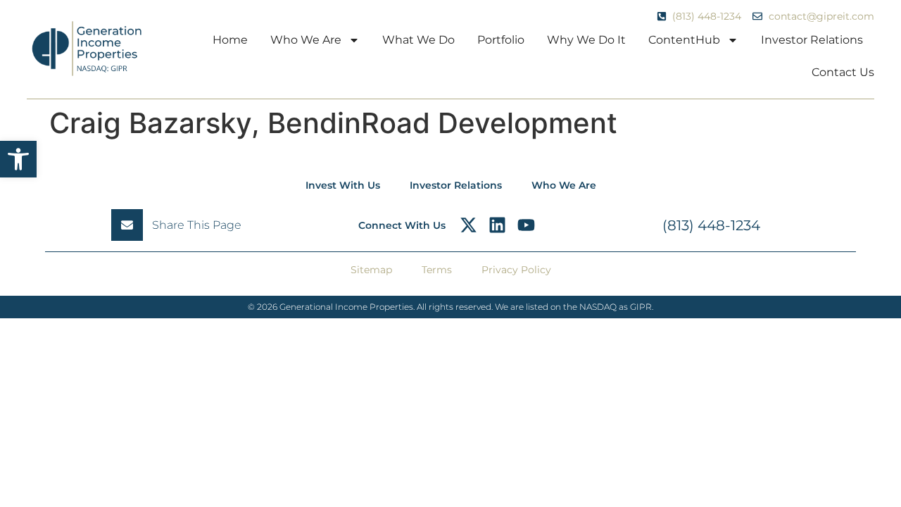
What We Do (418, 39)
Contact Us (843, 72)
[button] (18, 159)
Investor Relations (812, 39)
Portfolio (500, 39)
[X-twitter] (468, 225)
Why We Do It (586, 39)
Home (230, 39)
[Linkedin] (497, 225)
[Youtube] (526, 225)
